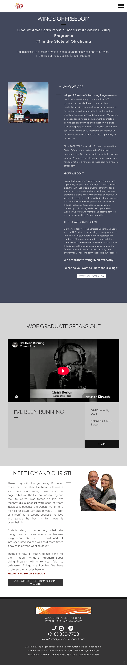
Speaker (97, 421)
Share (102, 444)
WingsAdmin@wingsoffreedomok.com (63, 639)
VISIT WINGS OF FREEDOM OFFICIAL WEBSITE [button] (35, 582)
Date (94, 410)
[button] (91, 276)
